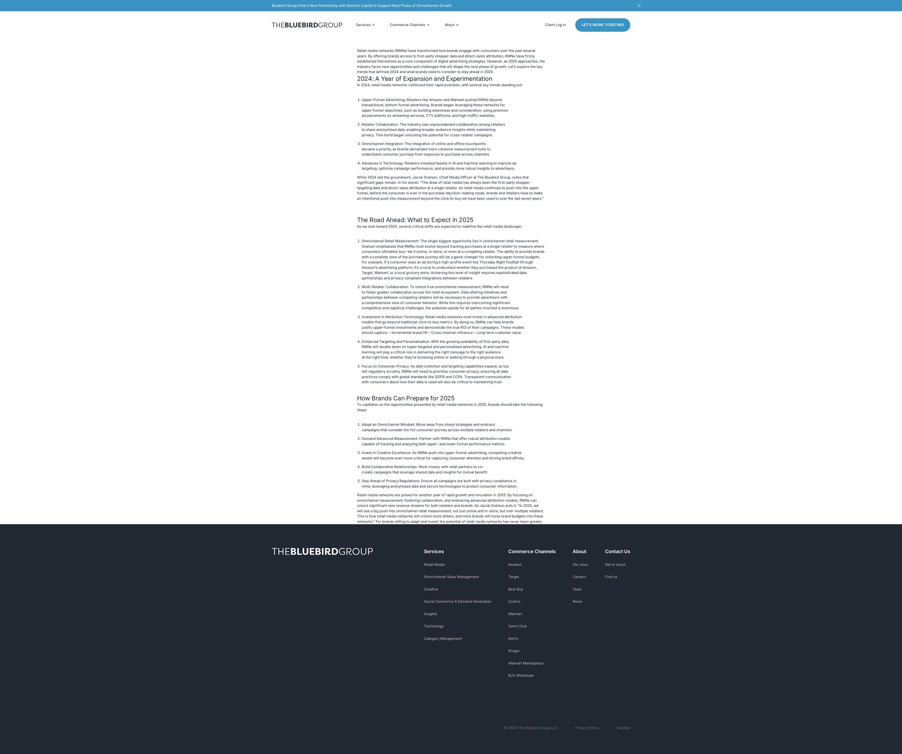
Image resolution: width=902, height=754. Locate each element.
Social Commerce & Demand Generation (457, 601)
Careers (579, 576)
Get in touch (615, 564)
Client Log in (555, 25)
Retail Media (434, 564)
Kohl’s (513, 638)
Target (513, 576)
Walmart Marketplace (526, 663)
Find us (611, 576)
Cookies (623, 728)
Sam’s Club (517, 626)
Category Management (443, 638)
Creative (431, 589)
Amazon (515, 564)
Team (577, 589)
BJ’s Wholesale (521, 675)
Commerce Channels (407, 25)
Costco (514, 601)
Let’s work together (603, 25)
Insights (430, 614)
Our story (580, 564)
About (450, 25)
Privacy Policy (587, 728)
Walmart (515, 614)
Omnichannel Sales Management (451, 576)
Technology (434, 626)
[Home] (307, 25)
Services (363, 25)
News (577, 601)
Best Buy (515, 589)
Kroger (514, 651)
